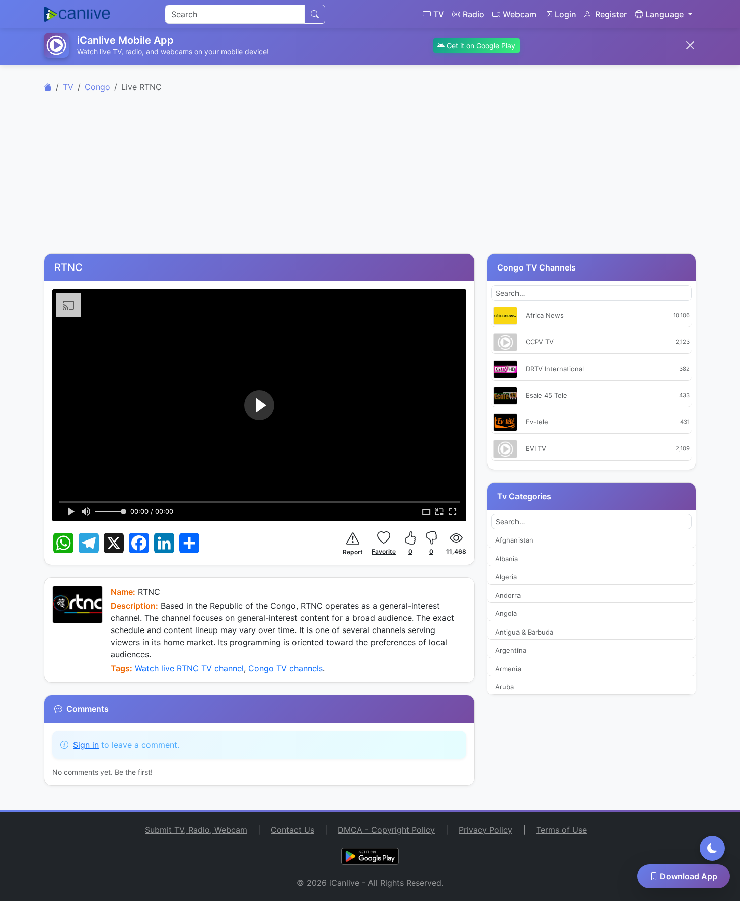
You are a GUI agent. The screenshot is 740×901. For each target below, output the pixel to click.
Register (611, 14)
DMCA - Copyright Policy (386, 830)
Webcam (519, 14)
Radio (473, 14)
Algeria (506, 577)
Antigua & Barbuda (524, 632)
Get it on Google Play (480, 45)
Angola (506, 613)
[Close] (690, 45)
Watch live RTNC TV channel (189, 668)
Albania (506, 559)
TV (438, 14)
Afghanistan (514, 540)
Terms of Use (561, 830)
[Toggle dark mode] (712, 848)
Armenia (508, 669)
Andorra (508, 595)
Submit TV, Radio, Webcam (196, 830)
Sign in (86, 745)
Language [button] (664, 14)
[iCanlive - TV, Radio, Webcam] (77, 14)
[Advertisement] (370, 179)
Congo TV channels (285, 668)
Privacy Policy (485, 830)
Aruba (504, 687)
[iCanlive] (48, 87)
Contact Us (292, 830)
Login (565, 14)
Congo (97, 87)
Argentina (510, 650)
